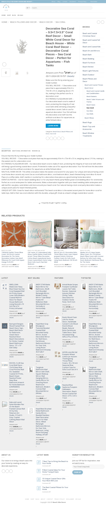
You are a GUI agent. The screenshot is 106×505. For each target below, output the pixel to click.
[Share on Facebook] (47, 138)
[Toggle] (103, 34)
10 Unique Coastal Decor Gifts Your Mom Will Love (53, 480)
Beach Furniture (89, 63)
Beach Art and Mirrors (91, 51)
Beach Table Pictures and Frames (95, 100)
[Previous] (5, 46)
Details (70, 76)
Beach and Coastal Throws (94, 85)
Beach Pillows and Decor (23, 22)
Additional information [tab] (21, 151)
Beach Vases (91, 105)
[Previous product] (102, 22)
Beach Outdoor (88, 75)
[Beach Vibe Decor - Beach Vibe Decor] (12, 7)
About (53, 1)
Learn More (53, 126)
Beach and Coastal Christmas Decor (90, 34)
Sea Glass (90, 111)
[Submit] (90, 8)
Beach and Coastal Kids (92, 47)
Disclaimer (73, 1)
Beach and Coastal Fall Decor (91, 41)
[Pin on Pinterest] (59, 138)
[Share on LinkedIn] (62, 138)
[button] (93, 1)
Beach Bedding (88, 59)
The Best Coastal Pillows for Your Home (55, 488)
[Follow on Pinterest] (103, 1)
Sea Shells (90, 114)
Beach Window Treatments (88, 134)
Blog (59, 1)
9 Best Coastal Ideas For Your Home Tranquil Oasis (53, 471)
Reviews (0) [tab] (36, 151)
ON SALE (20, 15)
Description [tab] (6, 151)
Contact (65, 1)
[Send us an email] (101, 1)
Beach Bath (87, 55)
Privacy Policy (82, 1)
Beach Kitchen (88, 67)
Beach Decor (46, 22)
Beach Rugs (87, 122)
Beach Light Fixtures (90, 71)
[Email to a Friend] (55, 138)
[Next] (39, 46)
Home (4, 15)
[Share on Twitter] (51, 138)
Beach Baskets (92, 96)
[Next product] (98, 22)
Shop (9, 15)
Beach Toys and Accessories (89, 127)
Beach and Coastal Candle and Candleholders (95, 92)
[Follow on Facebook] (99, 1)
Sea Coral (60, 22)
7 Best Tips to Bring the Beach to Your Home (55, 462)
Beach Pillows (89, 118)
